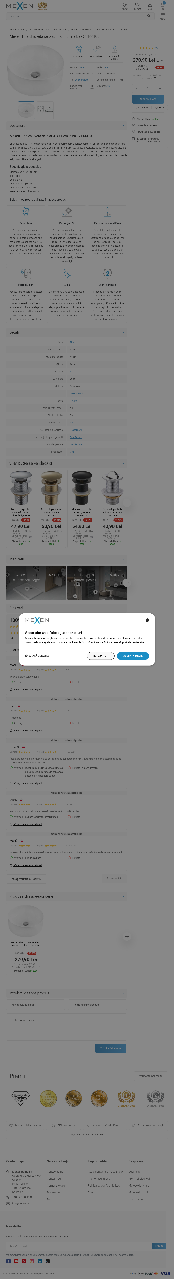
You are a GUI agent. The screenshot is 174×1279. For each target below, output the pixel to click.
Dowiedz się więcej (36, 646)
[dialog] (87, 639)
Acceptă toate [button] (133, 655)
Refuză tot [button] (100, 655)
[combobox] (147, 620)
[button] (37, 656)
